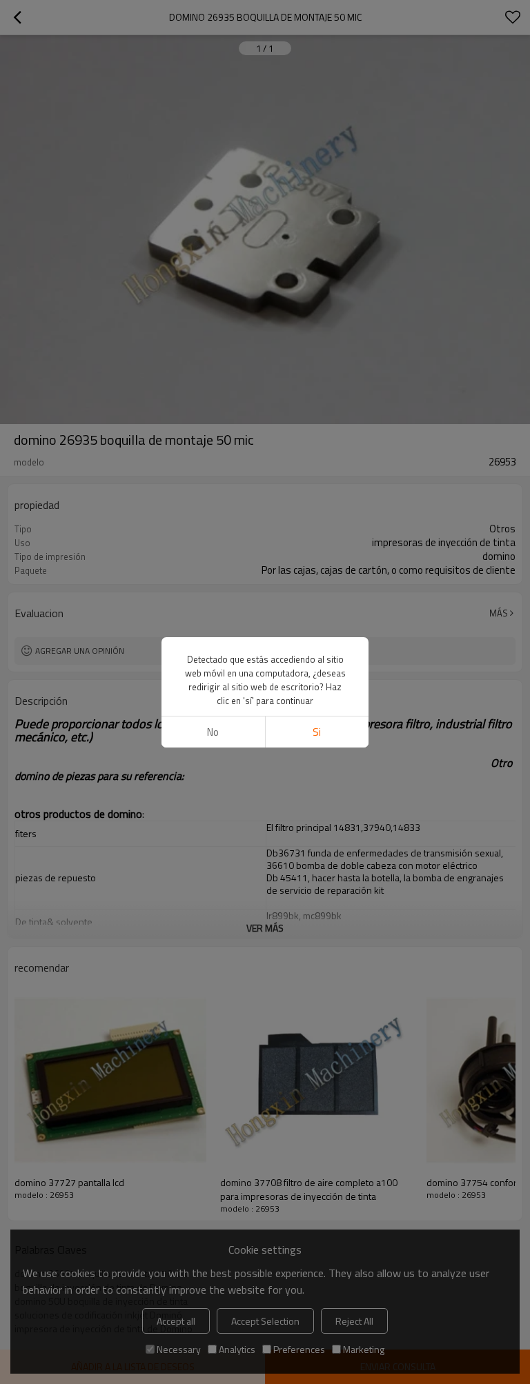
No (213, 732)
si (317, 732)
